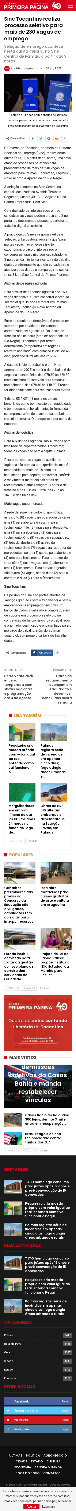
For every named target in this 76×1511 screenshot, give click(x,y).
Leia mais (48, 1506)
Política (8, 1335)
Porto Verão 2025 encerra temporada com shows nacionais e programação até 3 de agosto (18, 687)
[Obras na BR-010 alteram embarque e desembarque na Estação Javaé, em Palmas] (54, 792)
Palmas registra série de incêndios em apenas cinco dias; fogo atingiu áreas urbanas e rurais (46, 1231)
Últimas (15, 1455)
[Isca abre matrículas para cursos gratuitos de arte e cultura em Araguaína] (56, 873)
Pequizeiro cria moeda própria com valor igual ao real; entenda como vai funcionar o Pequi (47, 1209)
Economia (10, 1378)
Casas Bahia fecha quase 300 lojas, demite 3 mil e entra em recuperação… (47, 1119)
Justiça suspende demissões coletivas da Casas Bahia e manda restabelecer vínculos (38, 1079)
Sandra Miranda (48, 1467)
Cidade (8, 1361)
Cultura (53, 1461)
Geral (7, 1352)
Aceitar (31, 1506)
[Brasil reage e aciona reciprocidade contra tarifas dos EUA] (13, 1138)
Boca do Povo (12, 1343)
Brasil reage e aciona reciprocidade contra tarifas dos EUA (43, 1138)
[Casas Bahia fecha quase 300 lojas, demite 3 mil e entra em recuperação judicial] (13, 1120)
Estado (8, 1369)
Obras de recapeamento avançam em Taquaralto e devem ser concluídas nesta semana (57, 689)
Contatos (52, 1473)
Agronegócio (55, 1455)
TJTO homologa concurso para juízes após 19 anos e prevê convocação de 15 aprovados (47, 1188)
